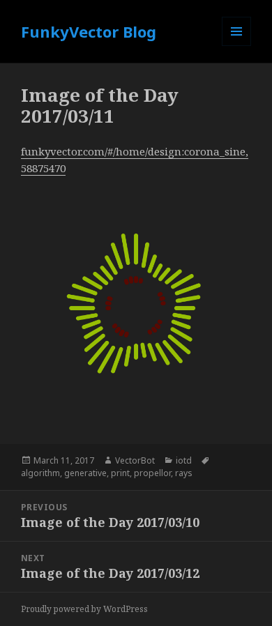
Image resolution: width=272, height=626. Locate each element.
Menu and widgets (236, 45)
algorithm (40, 473)
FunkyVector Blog (88, 31)
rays (183, 473)
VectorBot (135, 460)
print (120, 473)
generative (85, 473)
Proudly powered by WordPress (84, 609)
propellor (152, 473)
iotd (184, 460)
